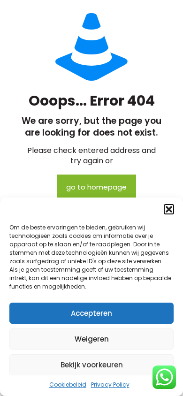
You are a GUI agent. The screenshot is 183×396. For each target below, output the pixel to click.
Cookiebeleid (67, 384)
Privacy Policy (110, 384)
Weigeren (92, 339)
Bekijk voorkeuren (92, 365)
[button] (169, 209)
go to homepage (96, 187)
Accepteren (91, 313)
